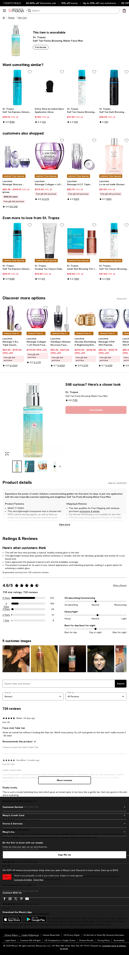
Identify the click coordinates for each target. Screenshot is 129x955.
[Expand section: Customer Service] (64, 807)
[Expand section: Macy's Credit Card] (64, 815)
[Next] (60, 466)
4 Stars (6, 603)
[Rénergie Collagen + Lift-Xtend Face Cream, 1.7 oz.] (49, 156)
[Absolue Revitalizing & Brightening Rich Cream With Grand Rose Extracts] (85, 318)
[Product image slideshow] (33, 420)
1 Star (6, 620)
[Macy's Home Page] (16, 10)
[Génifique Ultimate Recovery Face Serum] (61, 318)
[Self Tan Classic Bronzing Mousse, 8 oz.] (82, 87)
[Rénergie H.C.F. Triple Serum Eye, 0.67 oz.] (82, 156)
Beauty (11, 18)
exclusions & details (90, 511)
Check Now (38, 880)
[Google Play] (35, 919)
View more (64, 524)
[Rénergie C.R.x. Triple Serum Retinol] (13, 318)
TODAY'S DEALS (12, 3)
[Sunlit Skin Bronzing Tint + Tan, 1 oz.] (82, 241)
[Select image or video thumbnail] (17, 466)
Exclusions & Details (23, 880)
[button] (33, 427)
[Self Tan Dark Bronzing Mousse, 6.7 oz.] (114, 87)
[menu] (4, 11)
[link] (17, 115)
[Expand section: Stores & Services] (64, 824)
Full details (40, 47)
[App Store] (12, 919)
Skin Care (22, 18)
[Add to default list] (30, 72)
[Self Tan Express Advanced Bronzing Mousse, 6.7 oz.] (17, 87)
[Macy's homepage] (4, 17)
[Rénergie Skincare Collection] (17, 156)
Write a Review (119, 585)
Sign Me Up (64, 854)
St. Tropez (39, 37)
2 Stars (6, 615)
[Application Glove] (49, 87)
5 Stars (6, 598)
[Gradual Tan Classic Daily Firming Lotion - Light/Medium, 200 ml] (49, 241)
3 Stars (6, 609)
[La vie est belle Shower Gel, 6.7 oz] (114, 156)
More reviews (64, 780)
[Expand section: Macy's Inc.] (64, 832)
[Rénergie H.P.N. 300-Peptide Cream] (109, 318)
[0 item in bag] (124, 10)
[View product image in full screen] (7, 454)
